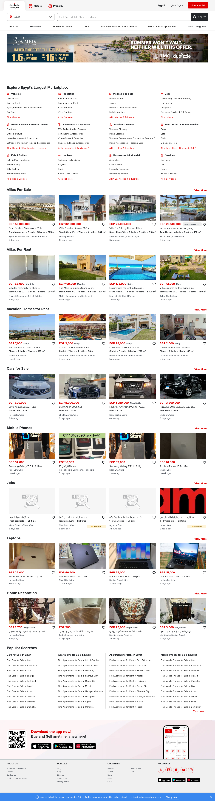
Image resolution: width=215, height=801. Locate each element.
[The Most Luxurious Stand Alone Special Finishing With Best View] (82, 278)
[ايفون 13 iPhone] (82, 454)
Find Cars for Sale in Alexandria (22, 665)
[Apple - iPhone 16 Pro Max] (183, 454)
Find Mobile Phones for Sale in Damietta (180, 680)
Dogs (163, 129)
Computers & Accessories (70, 133)
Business (165, 160)
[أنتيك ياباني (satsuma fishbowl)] (133, 619)
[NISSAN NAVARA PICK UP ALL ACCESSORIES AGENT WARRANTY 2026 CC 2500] (133, 397)
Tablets (112, 103)
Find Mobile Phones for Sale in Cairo (178, 660)
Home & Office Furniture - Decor (119, 26)
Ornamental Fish (169, 142)
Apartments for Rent (68, 103)
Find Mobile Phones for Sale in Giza (178, 686)
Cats (163, 133)
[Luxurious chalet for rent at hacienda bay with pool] (133, 337)
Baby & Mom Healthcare (18, 160)
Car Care (11, 112)
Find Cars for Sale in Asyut (20, 691)
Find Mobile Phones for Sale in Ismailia (179, 675)
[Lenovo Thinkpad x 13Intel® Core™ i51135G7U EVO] (183, 564)
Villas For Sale (65, 107)
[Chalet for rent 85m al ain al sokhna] (183, 337)
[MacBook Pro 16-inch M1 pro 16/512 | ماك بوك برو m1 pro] (133, 564)
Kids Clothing (13, 169)
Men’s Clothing (116, 133)
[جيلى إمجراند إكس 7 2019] (32, 397)
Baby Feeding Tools (16, 173)
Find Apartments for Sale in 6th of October (78, 660)
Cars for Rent (13, 103)
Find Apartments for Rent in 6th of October (130, 660)
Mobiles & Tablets (63, 26)
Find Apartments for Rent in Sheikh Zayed (129, 670)
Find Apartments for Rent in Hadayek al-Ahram (132, 696)
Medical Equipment (118, 173)
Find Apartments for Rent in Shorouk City (129, 691)
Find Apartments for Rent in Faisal (125, 706)
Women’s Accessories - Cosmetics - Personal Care (133, 138)
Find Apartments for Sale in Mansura (75, 706)
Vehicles (13, 26)
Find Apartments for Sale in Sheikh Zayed (78, 665)
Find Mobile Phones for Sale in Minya (179, 696)
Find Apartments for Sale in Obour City (77, 680)
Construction (115, 164)
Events (164, 169)
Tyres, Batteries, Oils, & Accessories (24, 107)
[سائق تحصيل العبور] (32, 509)
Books (61, 169)
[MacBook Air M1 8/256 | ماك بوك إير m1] (32, 564)
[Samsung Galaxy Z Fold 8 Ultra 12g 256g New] (32, 454)
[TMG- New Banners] (107, 48)
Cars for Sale (13, 98)
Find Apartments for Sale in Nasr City (76, 670)
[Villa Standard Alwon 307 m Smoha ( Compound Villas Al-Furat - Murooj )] (82, 218)
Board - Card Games (68, 173)
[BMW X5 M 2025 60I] (82, 397)
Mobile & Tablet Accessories (123, 107)
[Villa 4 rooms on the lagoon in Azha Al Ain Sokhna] (183, 278)
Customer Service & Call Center (176, 112)
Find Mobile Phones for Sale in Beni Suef (181, 706)
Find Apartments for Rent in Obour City (128, 686)
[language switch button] (161, 5)
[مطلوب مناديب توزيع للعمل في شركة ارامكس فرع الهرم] (183, 509)
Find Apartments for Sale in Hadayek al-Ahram (80, 691)
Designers (166, 107)
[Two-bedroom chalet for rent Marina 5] (32, 337)
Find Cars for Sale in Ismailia (20, 686)
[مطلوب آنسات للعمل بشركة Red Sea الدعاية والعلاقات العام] (133, 509)
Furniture (11, 129)
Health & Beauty (168, 173)
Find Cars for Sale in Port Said (21, 680)
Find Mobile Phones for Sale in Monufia (180, 670)
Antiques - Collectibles (69, 160)
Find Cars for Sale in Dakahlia (21, 701)
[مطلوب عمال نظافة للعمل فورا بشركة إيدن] (82, 509)
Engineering (167, 103)
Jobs (86, 26)
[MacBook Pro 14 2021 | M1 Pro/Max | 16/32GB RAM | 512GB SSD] (82, 564)
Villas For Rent (65, 112)
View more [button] (198, 710)
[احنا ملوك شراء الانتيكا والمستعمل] (32, 619)
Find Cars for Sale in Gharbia (21, 696)
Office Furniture (14, 133)
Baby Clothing (13, 164)
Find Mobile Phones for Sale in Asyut (179, 691)
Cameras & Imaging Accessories (73, 142)
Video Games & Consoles (70, 138)
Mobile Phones (116, 98)
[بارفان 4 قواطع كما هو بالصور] (183, 619)
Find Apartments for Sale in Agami (74, 701)
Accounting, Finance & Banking (176, 98)
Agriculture (114, 160)
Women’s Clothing (118, 129)
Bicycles (62, 164)
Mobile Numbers (117, 112)
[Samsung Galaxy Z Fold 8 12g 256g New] (133, 454)
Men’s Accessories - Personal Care (126, 142)
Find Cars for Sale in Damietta (21, 706)
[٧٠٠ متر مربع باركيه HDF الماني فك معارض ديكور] (82, 619)
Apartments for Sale (67, 98)
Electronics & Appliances (162, 26)
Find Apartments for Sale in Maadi (74, 686)
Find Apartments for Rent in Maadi (126, 675)
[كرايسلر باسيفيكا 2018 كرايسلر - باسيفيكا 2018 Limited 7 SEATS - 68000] (183, 397)
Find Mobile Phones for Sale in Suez (178, 701)
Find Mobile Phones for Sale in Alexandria (181, 665)
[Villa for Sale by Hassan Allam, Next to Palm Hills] (133, 218)
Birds (163, 138)
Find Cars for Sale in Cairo (19, 660)
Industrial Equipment (119, 169)
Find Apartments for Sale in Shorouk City (78, 675)
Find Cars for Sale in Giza (19, 670)
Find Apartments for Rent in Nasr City (127, 665)
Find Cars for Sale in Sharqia (20, 675)
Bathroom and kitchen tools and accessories (28, 142)
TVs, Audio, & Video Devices (72, 129)
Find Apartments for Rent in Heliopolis (128, 680)
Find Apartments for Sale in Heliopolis (76, 696)
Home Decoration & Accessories (23, 138)
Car (162, 164)
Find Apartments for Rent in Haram (126, 701)
